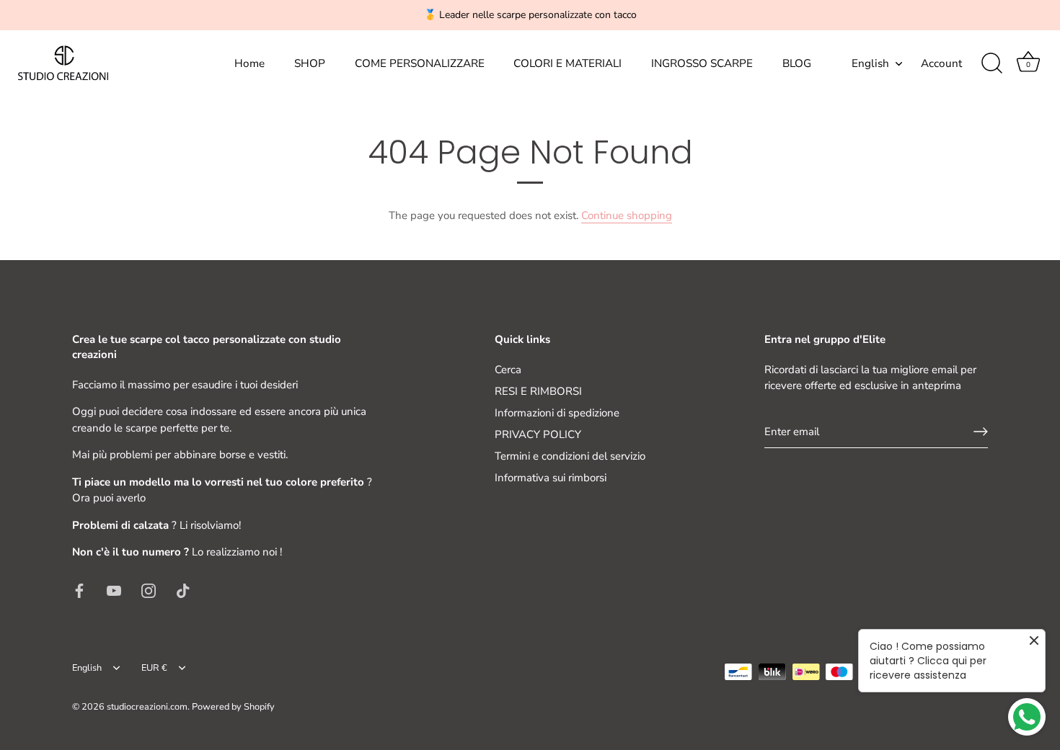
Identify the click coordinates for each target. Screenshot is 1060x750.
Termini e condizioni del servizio (570, 456)
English (870, 64)
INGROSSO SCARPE (702, 63)
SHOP (309, 63)
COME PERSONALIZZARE (420, 63)
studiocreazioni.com (147, 706)
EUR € (154, 668)
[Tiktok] (183, 590)
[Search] (991, 63)
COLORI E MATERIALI (567, 63)
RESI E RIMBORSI (538, 391)
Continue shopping (626, 215)
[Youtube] (114, 590)
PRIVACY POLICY (538, 434)
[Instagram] (148, 590)
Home (249, 63)
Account (941, 63)
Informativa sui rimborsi (550, 477)
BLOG (796, 63)
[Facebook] (79, 590)
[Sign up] (980, 431)
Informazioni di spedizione (557, 413)
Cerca (508, 369)
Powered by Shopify (233, 706)
